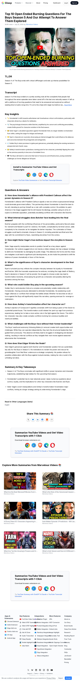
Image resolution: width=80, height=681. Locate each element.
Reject (60, 678)
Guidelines (50, 673)
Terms (36, 673)
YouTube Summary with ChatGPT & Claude (32, 451)
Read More (68, 105)
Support (29, 673)
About (38, 3)
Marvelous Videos (32, 24)
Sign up (74, 3)
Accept (68, 678)
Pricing (45, 3)
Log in (66, 3)
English (7, 405)
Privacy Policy (51, 678)
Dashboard (56, 3)
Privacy (42, 673)
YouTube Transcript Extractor (52, 180)
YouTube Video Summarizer (28, 180)
